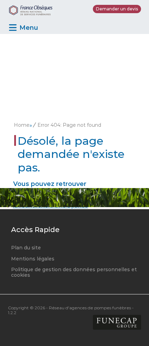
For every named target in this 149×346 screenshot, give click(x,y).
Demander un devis (117, 8)
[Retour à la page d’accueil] (31, 9)
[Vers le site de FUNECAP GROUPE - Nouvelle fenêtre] (117, 322)
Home (21, 125)
